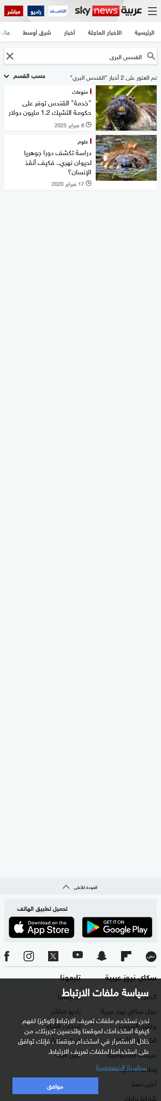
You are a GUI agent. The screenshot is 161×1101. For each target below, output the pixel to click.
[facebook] (6, 956)
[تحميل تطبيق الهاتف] (80, 927)
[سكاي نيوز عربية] (108, 11)
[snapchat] (102, 956)
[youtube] (78, 956)
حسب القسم (29, 74)
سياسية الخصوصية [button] (121, 1066)
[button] (9, 56)
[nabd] (151, 956)
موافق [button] (55, 1085)
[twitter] (53, 956)
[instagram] (29, 956)
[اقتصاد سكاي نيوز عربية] (58, 11)
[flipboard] (126, 956)
